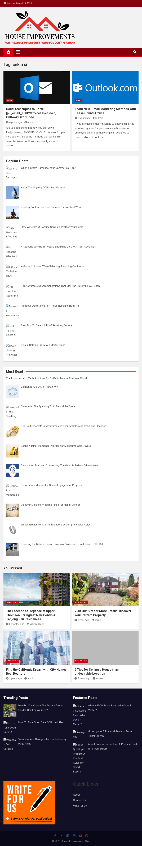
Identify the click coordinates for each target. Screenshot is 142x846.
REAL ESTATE (13, 602)
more (9, 100)
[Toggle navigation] (18, 52)
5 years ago (84, 118)
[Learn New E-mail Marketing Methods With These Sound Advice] (105, 87)
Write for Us (80, 805)
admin (30, 122)
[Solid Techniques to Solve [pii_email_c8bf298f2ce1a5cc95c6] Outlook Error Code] (36, 87)
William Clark (37, 624)
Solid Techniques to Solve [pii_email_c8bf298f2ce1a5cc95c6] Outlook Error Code (31, 113)
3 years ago (15, 678)
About (76, 794)
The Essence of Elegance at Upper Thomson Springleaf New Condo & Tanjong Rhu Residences (31, 615)
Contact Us (79, 800)
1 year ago (83, 620)
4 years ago (15, 122)
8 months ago (16, 624)
